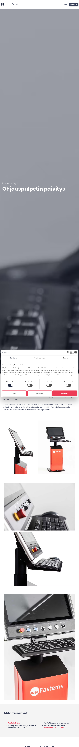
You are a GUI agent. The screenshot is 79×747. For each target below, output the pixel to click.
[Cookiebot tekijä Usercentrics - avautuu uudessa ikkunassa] (68, 352)
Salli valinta (39, 393)
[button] (65, 4)
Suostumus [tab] (14, 358)
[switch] (30, 385)
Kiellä (14, 393)
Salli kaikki (64, 393)
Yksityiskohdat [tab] (39, 358)
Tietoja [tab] (65, 358)
